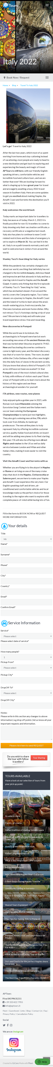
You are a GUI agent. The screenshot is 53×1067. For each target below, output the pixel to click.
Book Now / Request (17, 77)
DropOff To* (7, 687)
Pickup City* (7, 674)
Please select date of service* (15, 641)
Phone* (4, 565)
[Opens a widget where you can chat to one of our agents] (42, 1062)
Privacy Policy (9, 1014)
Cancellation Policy (24, 1014)
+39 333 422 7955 (14, 1002)
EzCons (16, 1063)
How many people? (10, 651)
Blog (14, 85)
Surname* (5, 554)
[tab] (26, 816)
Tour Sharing (39, 757)
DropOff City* (8, 700)
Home (5, 85)
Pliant (30, 1063)
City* (3, 575)
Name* (4, 544)
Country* (5, 586)
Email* (4, 596)
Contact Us (37, 1011)
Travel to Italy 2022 (29, 85)
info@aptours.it (12, 1005)
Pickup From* (7, 662)
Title (3, 533)
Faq (45, 1011)
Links (22, 1011)
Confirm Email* (8, 607)
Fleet (5, 1011)
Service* (5, 630)
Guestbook (14, 1011)
